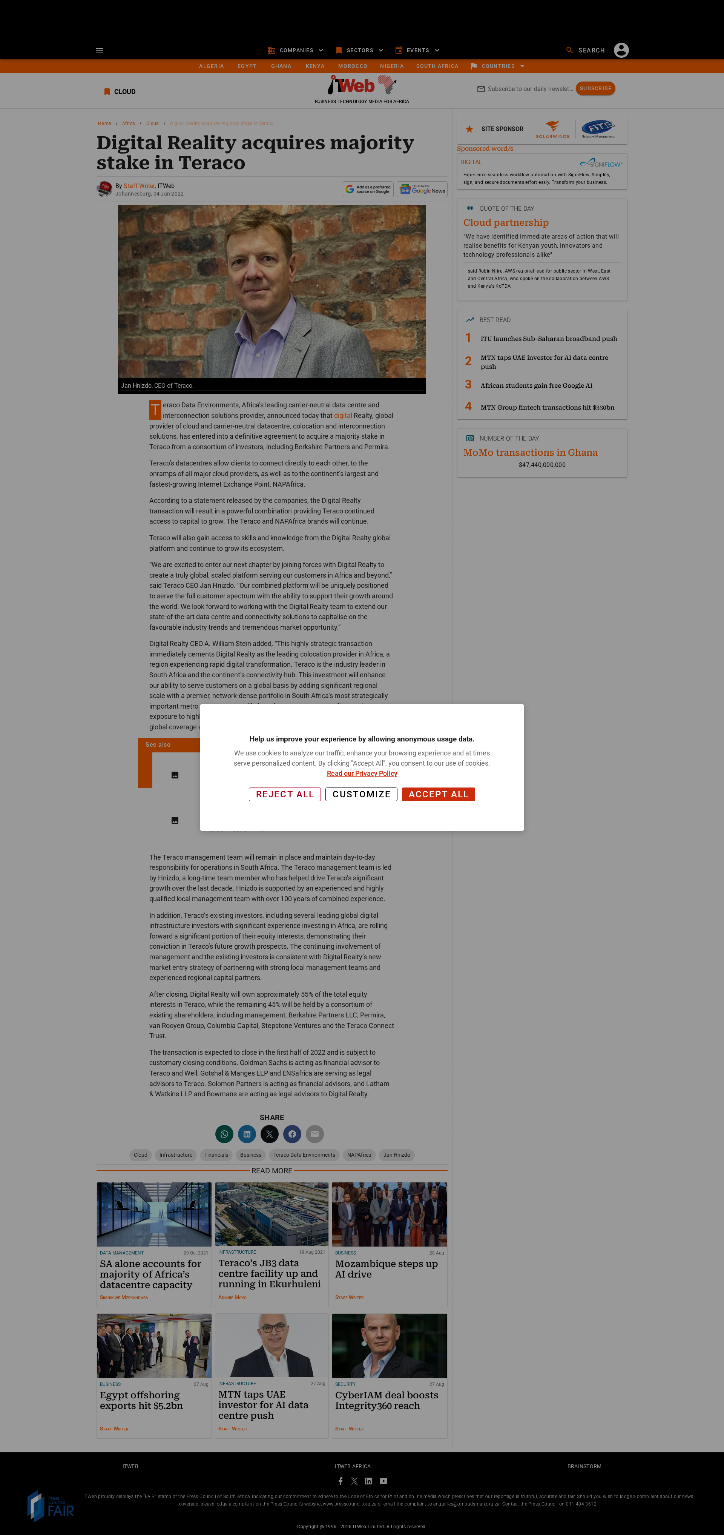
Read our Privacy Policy (362, 773)
